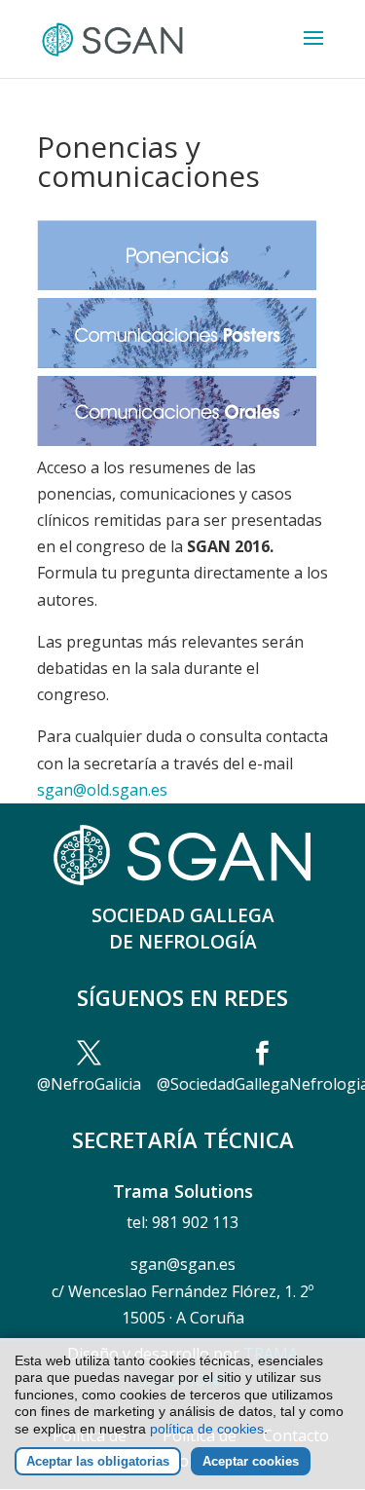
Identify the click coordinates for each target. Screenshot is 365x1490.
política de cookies (207, 1428)
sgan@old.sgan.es (102, 790)
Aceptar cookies (250, 1461)
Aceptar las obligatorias (97, 1461)
